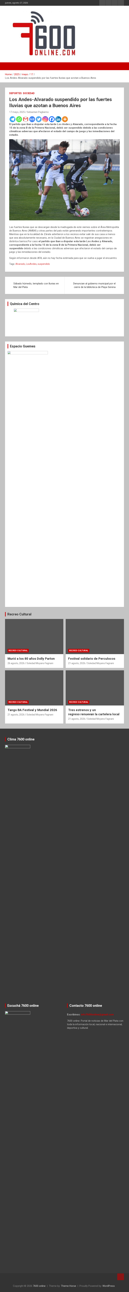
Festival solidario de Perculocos (91, 659)
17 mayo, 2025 (17, 112)
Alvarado (20, 264)
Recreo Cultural (19, 614)
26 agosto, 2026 (16, 663)
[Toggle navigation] (9, 66)
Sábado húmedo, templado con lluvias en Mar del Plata (36, 285)
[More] (65, 119)
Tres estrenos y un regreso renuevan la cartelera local (93, 712)
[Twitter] (39, 119)
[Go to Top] (120, 1276)
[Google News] (32, 119)
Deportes (15, 93)
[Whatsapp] (19, 119)
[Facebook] (52, 119)
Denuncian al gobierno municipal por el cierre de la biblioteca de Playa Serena (94, 285)
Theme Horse (68, 1285)
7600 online (39, 1285)
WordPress (108, 1285)
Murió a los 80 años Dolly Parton (31, 659)
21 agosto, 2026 (76, 663)
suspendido (44, 264)
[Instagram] (45, 119)
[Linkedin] (58, 119)
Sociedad (29, 93)
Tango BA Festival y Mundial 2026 (32, 710)
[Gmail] (26, 119)
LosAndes (31, 264)
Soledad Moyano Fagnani (40, 663)
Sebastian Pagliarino (38, 112)
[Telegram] (12, 119)
